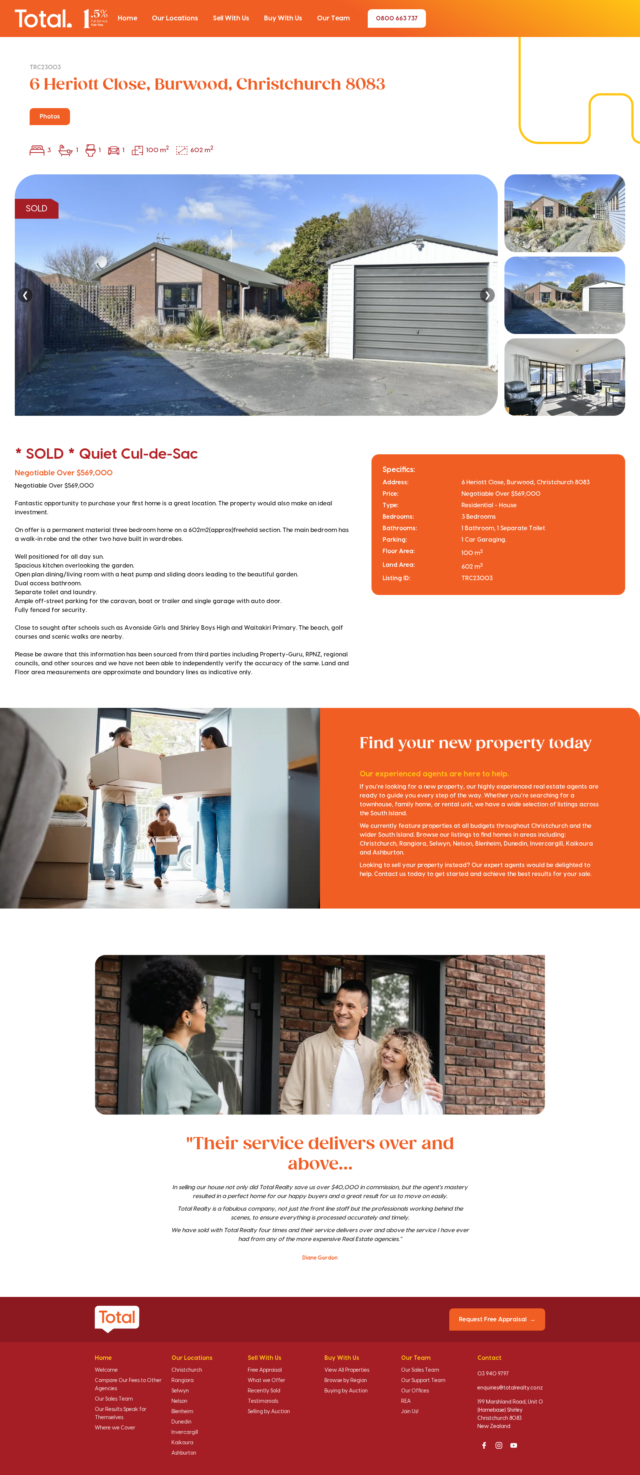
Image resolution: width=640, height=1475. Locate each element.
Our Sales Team (114, 1399)
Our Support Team (423, 1380)
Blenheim (182, 1411)
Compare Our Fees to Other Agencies (128, 1384)
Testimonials (263, 1401)
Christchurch (186, 1370)
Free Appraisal (265, 1370)
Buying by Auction (346, 1391)
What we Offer (266, 1380)
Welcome (106, 1370)
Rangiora (182, 1380)
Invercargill (184, 1432)
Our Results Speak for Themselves (120, 1413)
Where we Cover (115, 1428)
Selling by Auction (269, 1411)
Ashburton (183, 1453)
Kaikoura (182, 1442)
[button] (127, 18)
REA (406, 1401)
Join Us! (410, 1411)
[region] (320, 295)
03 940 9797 (493, 1374)
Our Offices (415, 1391)
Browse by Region (345, 1380)
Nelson (179, 1401)
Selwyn (180, 1391)
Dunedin (181, 1422)
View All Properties (346, 1370)
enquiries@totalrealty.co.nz (510, 1388)
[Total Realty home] (61, 18)
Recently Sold (264, 1391)
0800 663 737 (397, 18)
